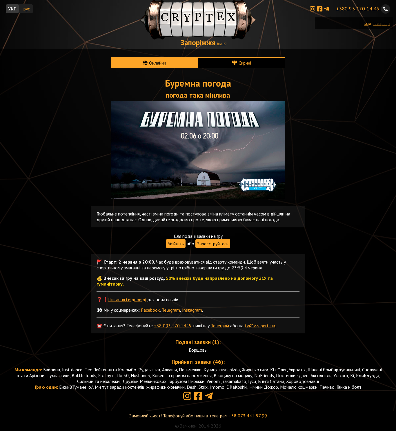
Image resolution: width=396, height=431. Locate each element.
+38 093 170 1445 (172, 325)
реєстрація (381, 23)
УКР (12, 9)
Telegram (171, 310)
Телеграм (220, 325)
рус (26, 9)
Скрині (245, 63)
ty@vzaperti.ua (260, 325)
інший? (221, 43)
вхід (367, 23)
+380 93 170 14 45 (357, 8)
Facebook (150, 310)
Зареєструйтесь (212, 243)
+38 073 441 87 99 (248, 416)
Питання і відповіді (127, 299)
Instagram (192, 310)
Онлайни (157, 63)
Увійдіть (176, 243)
